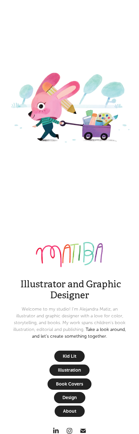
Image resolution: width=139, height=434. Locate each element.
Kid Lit (69, 356)
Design (69, 397)
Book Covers (69, 383)
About (69, 411)
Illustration (69, 370)
